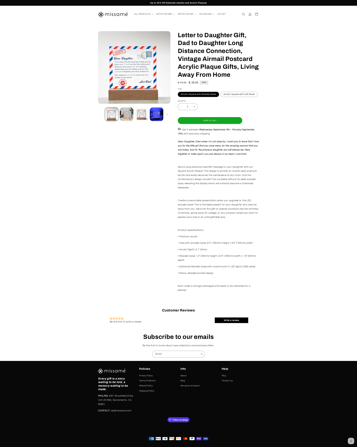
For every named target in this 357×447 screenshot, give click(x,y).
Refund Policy (146, 386)
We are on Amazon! (190, 386)
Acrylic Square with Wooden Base (198, 94)
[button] (144, 14)
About (183, 376)
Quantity (182, 101)
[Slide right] (167, 114)
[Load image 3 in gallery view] (141, 114)
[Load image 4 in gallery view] (156, 114)
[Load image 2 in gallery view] (126, 114)
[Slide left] (101, 114)
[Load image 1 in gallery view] (111, 114)
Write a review (231, 320)
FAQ (224, 376)
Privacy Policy (146, 376)
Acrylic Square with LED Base (239, 94)
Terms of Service (147, 381)
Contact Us (227, 381)
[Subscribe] (201, 354)
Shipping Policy (146, 391)
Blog (182, 381)
